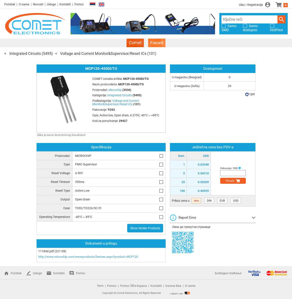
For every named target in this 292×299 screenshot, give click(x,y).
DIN (209, 200)
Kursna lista (173, 285)
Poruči (230, 180)
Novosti (38, 4)
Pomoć (79, 4)
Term (100, 285)
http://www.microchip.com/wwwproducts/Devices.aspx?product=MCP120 (88, 256)
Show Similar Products (145, 228)
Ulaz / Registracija (251, 4)
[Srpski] (92, 4)
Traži (281, 19)
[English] (101, 4)
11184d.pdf (46, 251)
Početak (9, 4)
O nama (24, 4)
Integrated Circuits (25, 53)
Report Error (187, 218)
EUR (222, 200)
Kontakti (65, 4)
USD (236, 200)
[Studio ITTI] (180, 293)
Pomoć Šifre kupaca (133, 285)
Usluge (51, 4)
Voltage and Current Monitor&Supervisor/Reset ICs (103, 53)
